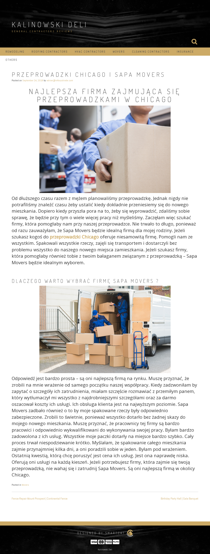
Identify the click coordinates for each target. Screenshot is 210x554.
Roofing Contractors (50, 51)
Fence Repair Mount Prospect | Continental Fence (39, 498)
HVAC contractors (90, 51)
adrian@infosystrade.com (60, 80)
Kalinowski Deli (50, 24)
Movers (119, 51)
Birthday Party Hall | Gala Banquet (179, 498)
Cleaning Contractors (151, 51)
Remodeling (15, 51)
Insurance (185, 51)
